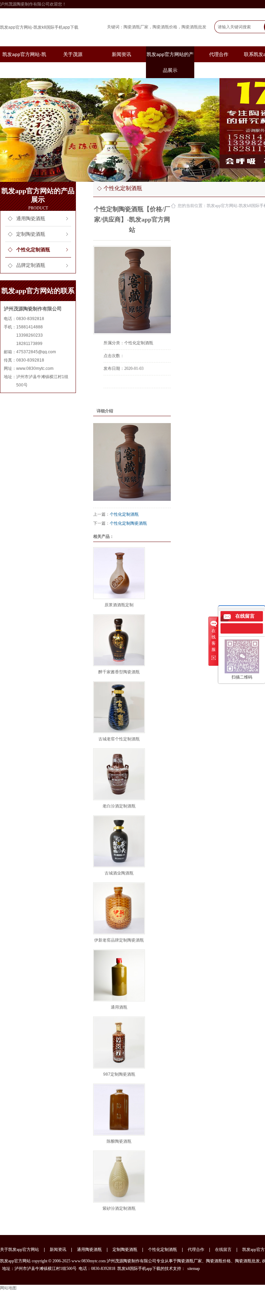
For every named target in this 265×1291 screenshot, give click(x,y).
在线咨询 (123, 397)
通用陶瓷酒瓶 (30, 218)
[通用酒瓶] (119, 975)
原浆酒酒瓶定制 (119, 604)
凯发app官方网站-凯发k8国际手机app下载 (39, 27)
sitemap (193, 1268)
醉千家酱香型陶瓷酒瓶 (119, 672)
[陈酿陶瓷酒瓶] (119, 1109)
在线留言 (223, 1249)
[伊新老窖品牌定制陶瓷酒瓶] (119, 908)
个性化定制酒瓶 (33, 249)
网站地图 (8, 1287)
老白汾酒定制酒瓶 (119, 806)
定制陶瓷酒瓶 (30, 234)
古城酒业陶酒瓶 (119, 873)
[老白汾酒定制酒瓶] (119, 774)
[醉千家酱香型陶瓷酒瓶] (119, 640)
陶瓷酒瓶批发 (193, 27)
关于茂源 (72, 54)
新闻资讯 (121, 54)
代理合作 (218, 54)
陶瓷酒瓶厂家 (136, 27)
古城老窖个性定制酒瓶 (119, 739)
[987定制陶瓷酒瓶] (119, 1042)
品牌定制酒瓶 (30, 265)
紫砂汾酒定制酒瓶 (119, 1208)
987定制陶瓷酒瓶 (119, 1074)
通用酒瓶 (119, 1007)
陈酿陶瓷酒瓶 (119, 1141)
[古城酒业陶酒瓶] (119, 841)
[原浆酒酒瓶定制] (119, 573)
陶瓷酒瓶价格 (165, 27)
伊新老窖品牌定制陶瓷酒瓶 (119, 940)
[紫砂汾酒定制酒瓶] (119, 1177)
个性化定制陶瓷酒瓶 (128, 523)
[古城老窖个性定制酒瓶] (119, 707)
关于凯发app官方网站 (19, 1249)
